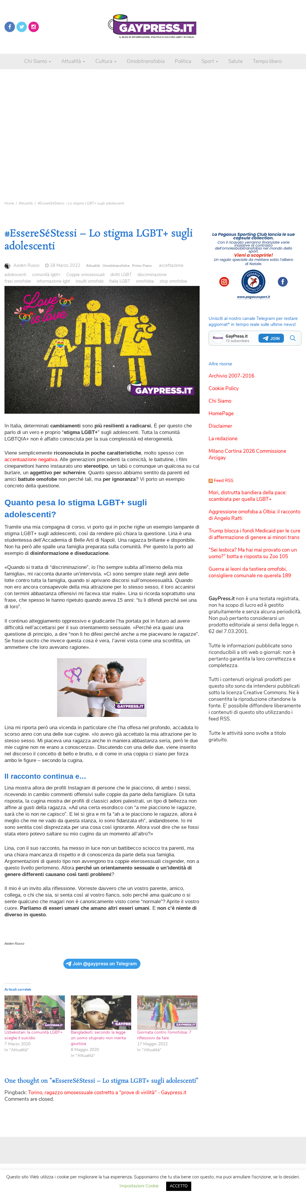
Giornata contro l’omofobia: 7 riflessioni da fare (164, 1035)
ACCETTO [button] (179, 1186)
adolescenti (15, 275)
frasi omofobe (17, 281)
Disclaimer (220, 426)
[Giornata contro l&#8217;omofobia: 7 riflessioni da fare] (167, 1012)
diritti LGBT (121, 275)
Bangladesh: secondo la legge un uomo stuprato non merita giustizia (98, 1037)
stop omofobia (173, 281)
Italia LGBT (119, 281)
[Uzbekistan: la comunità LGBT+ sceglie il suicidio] (34, 1012)
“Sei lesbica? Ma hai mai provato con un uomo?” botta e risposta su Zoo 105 (253, 553)
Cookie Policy (224, 388)
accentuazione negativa (30, 459)
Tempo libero (267, 61)
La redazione (223, 438)
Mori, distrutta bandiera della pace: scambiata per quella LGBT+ (248, 496)
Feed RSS (223, 481)
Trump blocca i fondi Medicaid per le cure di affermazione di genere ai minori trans (254, 534)
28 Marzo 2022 (65, 265)
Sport (208, 61)
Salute (235, 61)
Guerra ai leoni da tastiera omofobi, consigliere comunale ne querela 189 (250, 572)
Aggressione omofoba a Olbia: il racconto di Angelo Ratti (254, 515)
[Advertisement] (153, 125)
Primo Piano (142, 265)
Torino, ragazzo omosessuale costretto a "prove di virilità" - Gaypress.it (107, 1092)
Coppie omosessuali (85, 275)
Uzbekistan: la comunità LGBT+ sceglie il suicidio (33, 1035)
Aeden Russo (26, 265)
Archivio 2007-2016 (231, 376)
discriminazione (152, 275)
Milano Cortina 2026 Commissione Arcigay (247, 454)
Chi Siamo (36, 61)
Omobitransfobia (146, 61)
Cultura (104, 61)
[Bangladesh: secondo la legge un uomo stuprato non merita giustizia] (101, 1012)
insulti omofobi (89, 281)
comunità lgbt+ (46, 275)
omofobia (145, 281)
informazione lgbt (53, 281)
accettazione (171, 265)
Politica (183, 61)
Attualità (71, 61)
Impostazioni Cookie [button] (139, 1186)
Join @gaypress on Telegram (105, 963)
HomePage (221, 413)
